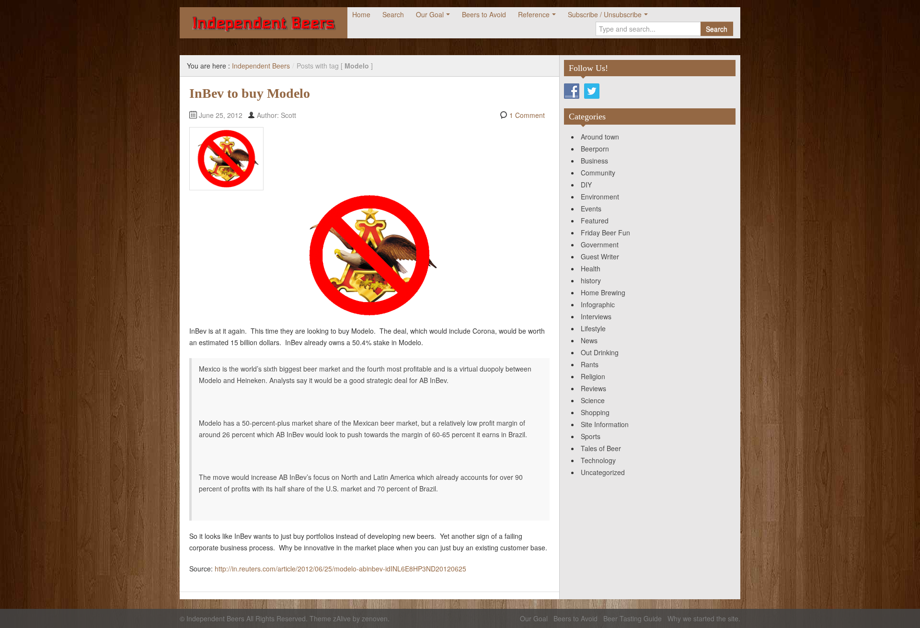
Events (591, 208)
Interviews (596, 316)
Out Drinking (600, 352)
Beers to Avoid (484, 14)
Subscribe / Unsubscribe (605, 14)
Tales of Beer (601, 448)
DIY (586, 184)
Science (593, 400)
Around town (600, 136)
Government (600, 244)
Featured (595, 220)
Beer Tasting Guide (632, 618)
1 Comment (527, 115)
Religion (593, 376)
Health (590, 268)
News (589, 340)
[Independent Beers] (263, 22)
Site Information (605, 424)
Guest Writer (600, 256)
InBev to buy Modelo (249, 93)
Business (594, 160)
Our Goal (430, 14)
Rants (589, 364)
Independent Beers (261, 65)
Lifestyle (593, 328)
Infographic (598, 304)
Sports (590, 436)
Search (393, 14)
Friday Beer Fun (605, 232)
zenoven (375, 618)
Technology (598, 460)
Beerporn (595, 148)
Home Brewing (603, 292)
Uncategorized (603, 472)
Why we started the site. (703, 618)
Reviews (593, 388)
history (591, 280)
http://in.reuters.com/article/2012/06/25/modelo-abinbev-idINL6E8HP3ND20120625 (340, 568)
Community (598, 172)
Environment (600, 196)
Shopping (595, 412)
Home (361, 14)
